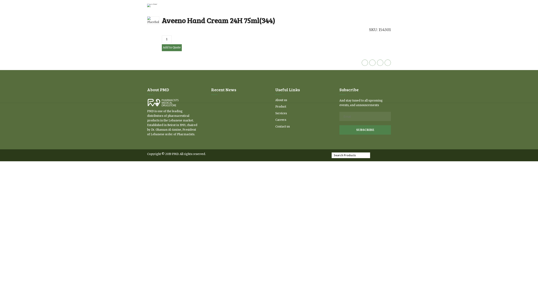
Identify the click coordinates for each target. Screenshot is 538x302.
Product (280, 106)
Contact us (282, 126)
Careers (280, 120)
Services (281, 113)
